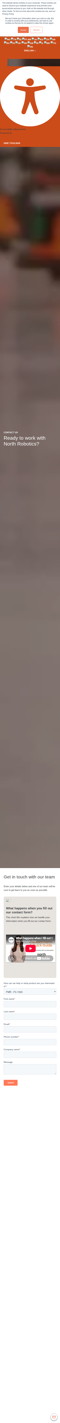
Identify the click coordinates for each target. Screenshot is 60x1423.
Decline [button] (36, 30)
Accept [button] (23, 30)
